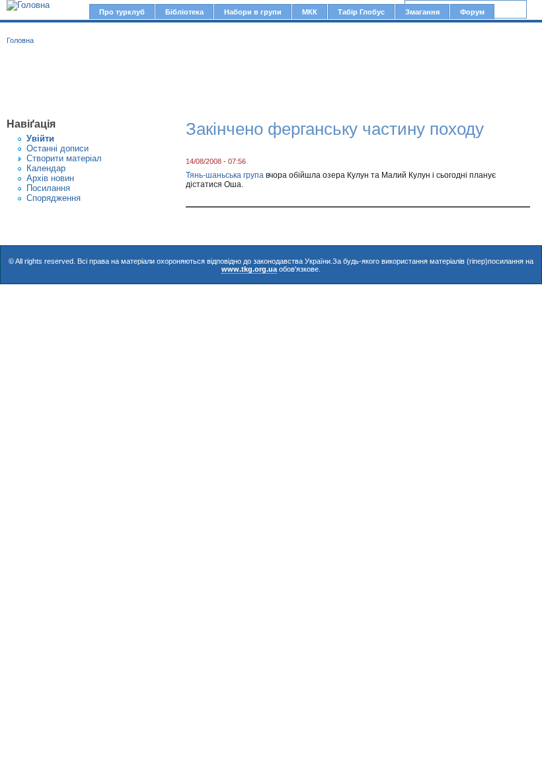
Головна (20, 40)
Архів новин (50, 178)
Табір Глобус (361, 12)
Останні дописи (57, 148)
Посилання (48, 188)
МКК (309, 12)
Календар (45, 168)
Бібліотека (184, 12)
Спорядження (53, 198)
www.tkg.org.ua (249, 269)
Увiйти (40, 138)
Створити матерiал (64, 158)
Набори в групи (253, 12)
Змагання (422, 12)
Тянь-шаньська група (225, 175)
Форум (472, 12)
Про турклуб (122, 12)
